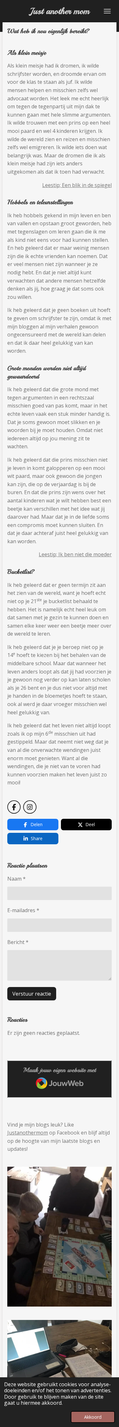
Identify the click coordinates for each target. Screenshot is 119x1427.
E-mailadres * (23, 910)
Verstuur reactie (31, 993)
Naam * (16, 878)
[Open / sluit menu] (107, 11)
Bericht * (18, 942)
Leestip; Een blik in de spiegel (77, 185)
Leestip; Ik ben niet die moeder (75, 554)
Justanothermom (27, 1132)
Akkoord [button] (93, 1417)
